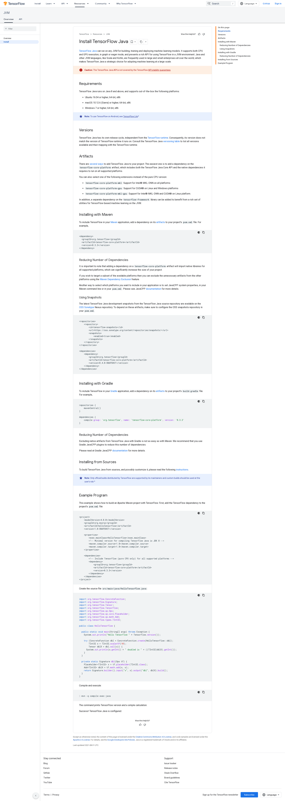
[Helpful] (199, 34)
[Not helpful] (203, 34)
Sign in (278, 3)
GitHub (266, 3)
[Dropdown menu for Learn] (55, 3)
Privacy (55, 795)
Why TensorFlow (124, 3)
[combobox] (221, 3)
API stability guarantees (159, 70)
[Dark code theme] (198, 232)
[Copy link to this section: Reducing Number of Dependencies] (131, 260)
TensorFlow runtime (158, 137)
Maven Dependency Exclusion (115, 279)
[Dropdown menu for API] (68, 3)
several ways (96, 164)
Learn (49, 3)
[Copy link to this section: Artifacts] (96, 156)
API (63, 3)
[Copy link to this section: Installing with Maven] (116, 215)
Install (38, 3)
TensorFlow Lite (130, 116)
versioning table (171, 141)
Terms (46, 795)
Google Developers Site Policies (121, 740)
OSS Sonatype (86, 307)
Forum (46, 768)
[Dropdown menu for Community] (110, 3)
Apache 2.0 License (81, 740)
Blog (45, 763)
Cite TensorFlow (171, 782)
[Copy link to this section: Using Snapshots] (104, 297)
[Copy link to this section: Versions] (96, 130)
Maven (113, 222)
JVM (7, 13)
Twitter (46, 777)
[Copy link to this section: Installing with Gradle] (116, 384)
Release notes (171, 768)
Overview (9, 19)
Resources (79, 3)
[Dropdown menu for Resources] (88, 3)
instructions (182, 469)
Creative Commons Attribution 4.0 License (153, 737)
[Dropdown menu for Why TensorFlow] (136, 3)
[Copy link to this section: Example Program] (110, 495)
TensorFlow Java (88, 51)
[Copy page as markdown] (141, 41)
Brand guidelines (172, 777)
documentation (153, 288)
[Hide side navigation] (36, 796)
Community (101, 3)
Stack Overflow (171, 773)
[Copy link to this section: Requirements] (105, 84)
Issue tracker (170, 763)
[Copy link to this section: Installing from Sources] (119, 462)
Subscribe (249, 794)
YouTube (47, 782)
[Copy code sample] (203, 232)
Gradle (113, 391)
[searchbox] (20, 28)
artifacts (160, 222)
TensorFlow (84, 34)
